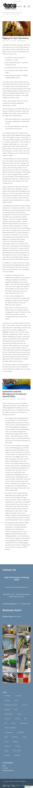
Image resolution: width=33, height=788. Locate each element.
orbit (5, 723)
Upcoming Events (8, 770)
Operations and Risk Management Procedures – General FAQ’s (14, 394)
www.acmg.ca (22, 531)
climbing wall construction (10, 705)
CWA (16, 709)
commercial (25, 705)
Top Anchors (7, 746)
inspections (7, 718)
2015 (15, 14)
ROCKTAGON (21, 732)
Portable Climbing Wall (9, 727)
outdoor (13, 723)
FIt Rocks (19, 714)
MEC (25, 718)
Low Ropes (17, 718)
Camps (16, 700)
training (6, 750)
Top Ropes (17, 746)
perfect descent (24, 723)
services (6, 741)
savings (24, 737)
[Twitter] (26, 783)
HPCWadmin (22, 41)
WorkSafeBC (17, 755)
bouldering (7, 700)
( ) (19, 6)
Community (7, 709)
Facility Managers (8, 714)
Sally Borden (15, 737)
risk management (8, 732)
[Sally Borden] (16, 28)
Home (11, 14)
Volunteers (7, 755)
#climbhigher (7, 695)
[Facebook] (23, 783)
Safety (5, 737)
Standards (15, 741)
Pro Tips (13, 41)
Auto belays (18, 695)
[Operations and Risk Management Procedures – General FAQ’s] (16, 384)
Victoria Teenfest (17, 750)
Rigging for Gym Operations (15, 38)
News (4, 765)
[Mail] (29, 783)
